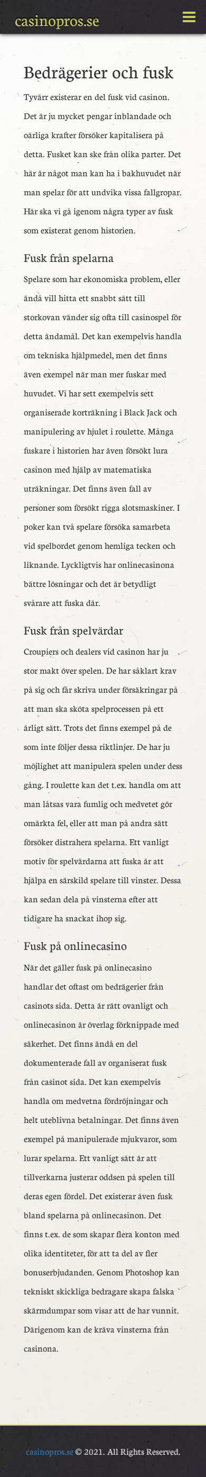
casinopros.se (57, 20)
